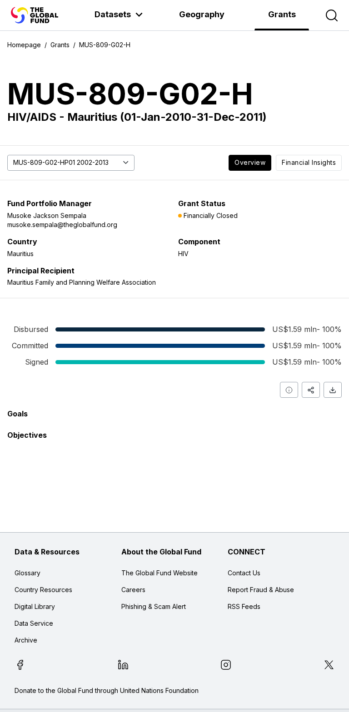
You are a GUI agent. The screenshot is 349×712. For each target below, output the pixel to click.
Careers (133, 589)
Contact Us (244, 573)
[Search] (332, 15)
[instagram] (225, 666)
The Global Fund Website (159, 573)
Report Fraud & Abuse (261, 589)
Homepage (24, 45)
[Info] (289, 390)
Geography (201, 14)
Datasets (113, 14)
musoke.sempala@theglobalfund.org (62, 224)
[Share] (311, 390)
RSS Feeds (244, 606)
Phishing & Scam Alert (153, 606)
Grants (282, 14)
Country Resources (43, 589)
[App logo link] (34, 15)
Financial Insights (309, 162)
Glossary (27, 573)
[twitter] (329, 666)
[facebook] (20, 666)
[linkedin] (123, 666)
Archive (26, 640)
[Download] (333, 390)
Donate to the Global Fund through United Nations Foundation (107, 690)
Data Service (34, 623)
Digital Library (35, 606)
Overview (249, 162)
